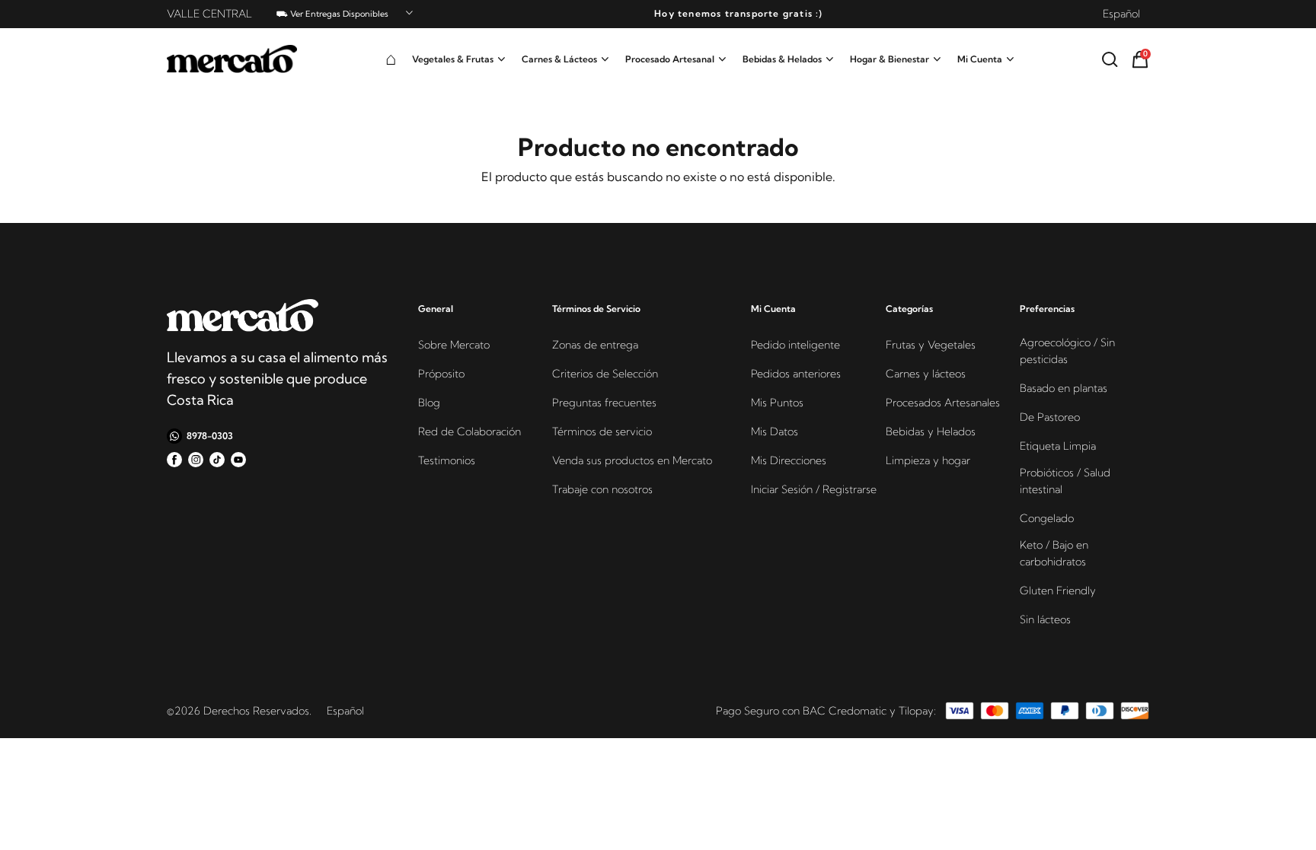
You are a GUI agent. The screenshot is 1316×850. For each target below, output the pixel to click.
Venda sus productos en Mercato (632, 460)
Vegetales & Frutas (453, 59)
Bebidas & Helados (782, 59)
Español (1121, 14)
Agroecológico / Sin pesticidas (1067, 351)
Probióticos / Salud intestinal (1065, 481)
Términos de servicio (602, 431)
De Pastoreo (1050, 417)
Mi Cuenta (979, 59)
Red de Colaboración (469, 431)
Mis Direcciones (788, 460)
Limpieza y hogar (928, 460)
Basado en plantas (1063, 388)
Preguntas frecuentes (604, 402)
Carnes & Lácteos (559, 59)
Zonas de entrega (595, 345)
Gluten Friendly (1058, 590)
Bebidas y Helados (931, 431)
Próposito (441, 373)
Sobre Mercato (454, 345)
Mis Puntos (777, 402)
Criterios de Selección (605, 373)
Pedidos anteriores (796, 373)
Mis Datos (774, 431)
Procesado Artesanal (669, 59)
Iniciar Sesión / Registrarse (814, 489)
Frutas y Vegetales (931, 345)
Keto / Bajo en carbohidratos (1054, 553)
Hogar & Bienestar (889, 59)
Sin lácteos (1045, 619)
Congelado (1047, 518)
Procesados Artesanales (943, 402)
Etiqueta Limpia (1058, 446)
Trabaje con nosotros (602, 489)
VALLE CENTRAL (209, 14)
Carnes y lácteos (926, 373)
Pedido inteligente (795, 345)
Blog (429, 402)
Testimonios (446, 460)
